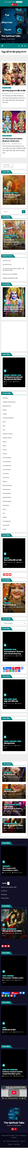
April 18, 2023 (10, 655)
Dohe (4, 421)
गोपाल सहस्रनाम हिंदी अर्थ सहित (13, 379)
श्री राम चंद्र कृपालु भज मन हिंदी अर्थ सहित (13, 91)
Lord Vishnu (6, 477)
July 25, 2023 (8, 872)
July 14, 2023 (8, 1076)
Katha (4, 445)
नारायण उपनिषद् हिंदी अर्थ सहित (13, 560)
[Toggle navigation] (25, 45)
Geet (4, 425)
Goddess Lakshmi (7, 433)
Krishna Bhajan (7, 457)
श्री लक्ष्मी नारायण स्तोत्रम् (12, 653)
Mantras (5, 481)
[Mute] (22, 1098)
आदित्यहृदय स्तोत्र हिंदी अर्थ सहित (10, 278)
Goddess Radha (7, 437)
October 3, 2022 (9, 199)
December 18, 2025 (10, 828)
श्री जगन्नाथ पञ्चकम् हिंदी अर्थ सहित (14, 870)
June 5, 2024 (8, 311)
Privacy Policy (5, 898)
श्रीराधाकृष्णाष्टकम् (9, 605)
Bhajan (5, 410)
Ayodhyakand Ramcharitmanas (11, 241)
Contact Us (4, 890)
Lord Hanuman (7, 461)
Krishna (16, 192)
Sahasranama (12, 377)
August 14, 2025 (10, 703)
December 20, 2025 (10, 811)
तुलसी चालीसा (7, 978)
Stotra (4, 509)
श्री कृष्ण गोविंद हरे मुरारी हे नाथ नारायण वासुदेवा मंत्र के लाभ (13, 700)
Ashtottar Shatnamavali (9, 402)
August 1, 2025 (9, 607)
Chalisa (5, 414)
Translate (11, 166)
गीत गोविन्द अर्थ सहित (9, 1074)
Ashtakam (5, 398)
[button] (18, 45)
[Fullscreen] (25, 1098)
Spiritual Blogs (7, 493)
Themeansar (14, 1137)
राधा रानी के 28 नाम (7, 264)
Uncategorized (7, 521)
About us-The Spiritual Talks (9, 887)
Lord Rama (5, 87)
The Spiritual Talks (10, 36)
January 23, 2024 (8, 93)
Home (4, 1141)
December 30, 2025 (10, 794)
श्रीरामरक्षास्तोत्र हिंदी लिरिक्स (12, 309)
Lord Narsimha (7, 469)
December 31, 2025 (10, 777)
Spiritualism (6, 505)
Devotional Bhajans (8, 418)
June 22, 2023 (9, 381)
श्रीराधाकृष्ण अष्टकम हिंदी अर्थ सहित (13, 742)
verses (4, 529)
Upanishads (6, 525)
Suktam (5, 517)
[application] (14, 1092)
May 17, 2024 (9, 745)
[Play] (3, 1098)
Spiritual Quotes (7, 501)
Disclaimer (4, 894)
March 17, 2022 (9, 1032)
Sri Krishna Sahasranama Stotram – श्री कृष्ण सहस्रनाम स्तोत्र (13, 808)
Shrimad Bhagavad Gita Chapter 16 (12, 196)
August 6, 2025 (9, 935)
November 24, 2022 (10, 980)
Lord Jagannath (7, 465)
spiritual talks (20, 93)
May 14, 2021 (7, 143)
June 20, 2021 (9, 244)
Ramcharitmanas (7, 237)
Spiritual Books (16, 237)
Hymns (4, 135)
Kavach (5, 449)
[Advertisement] (14, 336)
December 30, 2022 (10, 562)
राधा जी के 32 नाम (7, 260)
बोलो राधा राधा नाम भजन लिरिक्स (10, 274)
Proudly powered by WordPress (8, 1135)
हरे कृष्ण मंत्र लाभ (8, 933)
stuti (10, 87)
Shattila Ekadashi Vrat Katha (12, 1028)
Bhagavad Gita (7, 192)
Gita (12, 192)
